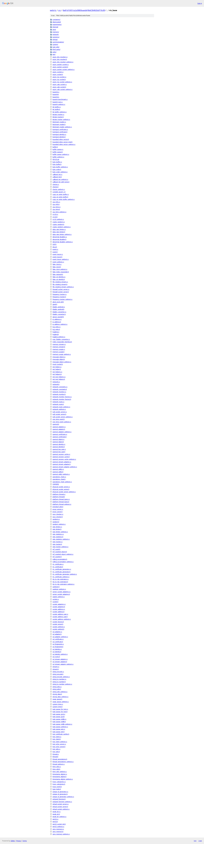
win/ (54, 54)
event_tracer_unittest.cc (61, 259)
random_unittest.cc (59, 524)
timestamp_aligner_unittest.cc (63, 779)
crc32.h (55, 217)
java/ (54, 29)
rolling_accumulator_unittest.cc (63, 562)
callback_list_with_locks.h (61, 182)
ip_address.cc (57, 319)
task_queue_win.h (58, 732)
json (200, 841)
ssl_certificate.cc (58, 639)
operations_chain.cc (59, 477)
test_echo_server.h (59, 747)
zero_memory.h (58, 832)
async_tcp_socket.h (59, 79)
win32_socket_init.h (59, 824)
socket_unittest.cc (59, 627)
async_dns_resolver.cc (60, 57)
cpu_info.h (56, 204)
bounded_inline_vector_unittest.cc (64, 144)
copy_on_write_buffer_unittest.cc (64, 199)
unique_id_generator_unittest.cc (63, 797)
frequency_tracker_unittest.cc (62, 299)
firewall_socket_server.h (61, 292)
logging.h (56, 334)
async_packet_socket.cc (61, 64)
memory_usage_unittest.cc (62, 354)
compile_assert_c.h (59, 192)
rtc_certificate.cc (58, 564)
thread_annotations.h (60, 759)
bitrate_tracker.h (58, 117)
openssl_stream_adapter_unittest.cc (65, 467)
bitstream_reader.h (59, 124)
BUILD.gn (56, 159)
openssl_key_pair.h (59, 452)
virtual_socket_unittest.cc (61, 809)
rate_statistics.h (58, 537)
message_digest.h (59, 359)
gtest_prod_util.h (58, 302)
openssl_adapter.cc (59, 427)
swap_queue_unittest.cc (61, 702)
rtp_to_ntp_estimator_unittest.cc (63, 584)
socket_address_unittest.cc (62, 619)
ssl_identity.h (57, 652)
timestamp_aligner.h (59, 777)
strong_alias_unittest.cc (60, 697)
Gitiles (13, 841)
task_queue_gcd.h (59, 717)
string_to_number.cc (59, 679)
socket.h (55, 602)
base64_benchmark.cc (60, 99)
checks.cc (56, 184)
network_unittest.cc (59, 409)
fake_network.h (58, 274)
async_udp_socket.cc (60, 84)
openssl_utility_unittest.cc (61, 474)
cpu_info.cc (56, 202)
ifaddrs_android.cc (59, 307)
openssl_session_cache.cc (61, 454)
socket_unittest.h (58, 629)
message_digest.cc (59, 357)
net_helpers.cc (57, 372)
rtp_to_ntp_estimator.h (60, 582)
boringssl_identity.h (59, 137)
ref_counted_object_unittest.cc (63, 554)
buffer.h (55, 147)
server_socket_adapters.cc (62, 592)
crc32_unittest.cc (58, 219)
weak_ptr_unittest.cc (59, 817)
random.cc (56, 519)
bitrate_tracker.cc (58, 114)
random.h (56, 522)
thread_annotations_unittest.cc (63, 762)
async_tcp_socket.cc (59, 77)
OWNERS (56, 484)
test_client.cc (57, 737)
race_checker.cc (58, 514)
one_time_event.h (59, 419)
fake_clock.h (57, 267)
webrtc (53, 10)
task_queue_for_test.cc (60, 709)
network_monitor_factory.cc (62, 397)
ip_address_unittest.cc (60, 324)
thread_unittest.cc (59, 764)
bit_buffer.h (56, 109)
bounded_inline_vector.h (61, 139)
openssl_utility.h (58, 472)
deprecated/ (57, 22)
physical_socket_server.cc (61, 487)
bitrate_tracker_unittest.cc (61, 119)
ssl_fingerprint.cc (58, 644)
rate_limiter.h (57, 529)
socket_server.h (58, 624)
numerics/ (56, 37)
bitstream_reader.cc (59, 122)
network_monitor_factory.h (62, 399)
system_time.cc (58, 704)
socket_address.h (58, 612)
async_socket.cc (58, 72)
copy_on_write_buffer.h (60, 197)
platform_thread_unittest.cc (62, 504)
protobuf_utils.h (58, 507)
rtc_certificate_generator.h (61, 572)
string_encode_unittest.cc (61, 677)
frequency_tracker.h (59, 297)
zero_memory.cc (58, 829)
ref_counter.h (57, 557)
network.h (56, 384)
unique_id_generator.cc (60, 792)
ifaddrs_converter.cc (59, 312)
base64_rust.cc (58, 102)
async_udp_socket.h (59, 87)
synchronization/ (58, 42)
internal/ (55, 27)
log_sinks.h (56, 329)
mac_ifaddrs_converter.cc (61, 339)
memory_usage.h (58, 352)
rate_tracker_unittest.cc (60, 547)
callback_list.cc (57, 174)
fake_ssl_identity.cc (59, 277)
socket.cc (56, 599)
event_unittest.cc (58, 262)
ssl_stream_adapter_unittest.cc (63, 664)
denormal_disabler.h (59, 239)
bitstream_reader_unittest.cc (62, 127)
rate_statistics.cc (58, 534)
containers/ (56, 19)
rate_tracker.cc (58, 542)
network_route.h (58, 404)
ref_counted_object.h (60, 552)
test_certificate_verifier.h (61, 734)
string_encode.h (58, 674)
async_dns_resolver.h (60, 59)
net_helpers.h (57, 374)
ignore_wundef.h (58, 317)
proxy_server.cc (58, 509)
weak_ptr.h (56, 814)
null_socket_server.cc (60, 412)
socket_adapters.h (59, 607)
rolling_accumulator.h (60, 559)
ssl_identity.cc (57, 649)
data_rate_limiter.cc (59, 229)
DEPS (54, 244)
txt (195, 841)
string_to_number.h (59, 682)
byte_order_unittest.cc (60, 172)
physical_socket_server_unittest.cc (64, 492)
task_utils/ (56, 47)
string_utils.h (57, 689)
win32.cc (55, 819)
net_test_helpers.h (59, 379)
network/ (56, 34)
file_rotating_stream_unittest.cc (63, 287)
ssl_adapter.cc (57, 632)
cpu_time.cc (57, 207)
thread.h (55, 757)
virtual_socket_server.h (60, 807)
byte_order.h (57, 169)
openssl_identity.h (59, 447)
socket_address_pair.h (60, 617)
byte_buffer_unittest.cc (60, 167)
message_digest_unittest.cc (62, 362)
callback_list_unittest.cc (60, 179)
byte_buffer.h (57, 164)
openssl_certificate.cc (60, 434)
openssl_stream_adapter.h (62, 464)
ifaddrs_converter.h (59, 314)
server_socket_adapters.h (61, 594)
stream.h (56, 669)
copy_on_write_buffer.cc (61, 194)
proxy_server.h (57, 512)
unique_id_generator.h (60, 794)
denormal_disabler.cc (60, 237)
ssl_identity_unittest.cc (60, 654)
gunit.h (55, 304)
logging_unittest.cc (59, 337)
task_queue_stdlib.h (59, 722)
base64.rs (56, 97)
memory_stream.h (59, 347)
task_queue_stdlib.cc (59, 719)
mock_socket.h (58, 364)
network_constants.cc (60, 387)
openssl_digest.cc (58, 439)
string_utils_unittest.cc (60, 692)
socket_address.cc (59, 609)
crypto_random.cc (59, 222)
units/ (54, 52)
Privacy (18, 841)
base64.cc (56, 92)
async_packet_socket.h (60, 67)
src (59, 10)
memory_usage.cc (59, 349)
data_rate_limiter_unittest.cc (62, 234)
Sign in (199, 3)
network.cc (56, 382)
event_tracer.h (57, 257)
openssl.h (56, 424)
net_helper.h (57, 369)
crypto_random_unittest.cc (62, 227)
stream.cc (56, 667)
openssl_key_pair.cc (59, 449)
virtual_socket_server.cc (61, 804)
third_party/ (56, 49)
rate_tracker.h (57, 544)
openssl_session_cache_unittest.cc (64, 459)
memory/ (56, 32)
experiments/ (57, 24)
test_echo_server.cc (59, 744)
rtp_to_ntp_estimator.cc (61, 579)
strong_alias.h (57, 694)
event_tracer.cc (58, 254)
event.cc (55, 249)
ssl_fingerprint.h (58, 647)
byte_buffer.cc (57, 162)
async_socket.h (58, 74)
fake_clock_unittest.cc (60, 269)
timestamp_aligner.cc (60, 774)
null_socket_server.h (59, 414)
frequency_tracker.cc (60, 294)
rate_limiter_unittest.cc (60, 532)
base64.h (56, 94)
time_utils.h (56, 769)
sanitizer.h (56, 587)
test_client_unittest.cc (60, 742)
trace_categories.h (59, 784)
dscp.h (55, 247)
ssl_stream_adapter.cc (60, 659)
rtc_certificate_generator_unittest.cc (65, 574)
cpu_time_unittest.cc (59, 212)
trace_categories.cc (59, 782)
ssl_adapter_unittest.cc (60, 637)
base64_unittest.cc (59, 104)
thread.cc (56, 754)
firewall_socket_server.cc (61, 289)
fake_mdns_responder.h (61, 272)
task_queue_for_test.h (60, 712)
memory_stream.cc (59, 344)
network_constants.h (60, 389)
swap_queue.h (57, 699)
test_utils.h (56, 752)
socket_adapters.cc (59, 604)
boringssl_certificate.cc (60, 129)
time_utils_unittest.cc (60, 772)
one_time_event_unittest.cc (62, 422)
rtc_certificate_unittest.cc (61, 577)
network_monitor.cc (59, 392)
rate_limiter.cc (57, 527)
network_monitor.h (59, 394)
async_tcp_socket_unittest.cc (62, 82)
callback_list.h (57, 177)
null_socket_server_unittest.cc (63, 417)
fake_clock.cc (57, 264)
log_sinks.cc (57, 327)
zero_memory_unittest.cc (61, 834)
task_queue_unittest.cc (60, 727)
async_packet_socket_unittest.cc (64, 69)
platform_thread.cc (59, 494)
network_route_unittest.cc (61, 407)
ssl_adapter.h (57, 634)
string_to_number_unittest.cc (62, 684)
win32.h (55, 822)
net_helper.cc (57, 367)
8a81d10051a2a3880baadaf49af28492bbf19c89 (84, 10)
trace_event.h (57, 787)
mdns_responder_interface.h (62, 342)
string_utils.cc (57, 687)
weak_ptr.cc (57, 812)
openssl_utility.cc (58, 469)
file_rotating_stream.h (60, 284)
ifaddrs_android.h (58, 309)
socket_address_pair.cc (60, 614)
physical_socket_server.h (61, 489)
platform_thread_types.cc (61, 499)
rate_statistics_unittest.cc (61, 539)
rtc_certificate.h (58, 567)
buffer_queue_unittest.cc (61, 154)
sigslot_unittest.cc (59, 597)
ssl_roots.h (56, 657)
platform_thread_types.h (61, 502)
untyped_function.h (59, 799)
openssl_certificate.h (60, 437)
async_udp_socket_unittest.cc (63, 89)
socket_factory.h (58, 622)
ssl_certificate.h (58, 642)
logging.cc (56, 332)
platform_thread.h (59, 497)
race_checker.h (58, 517)
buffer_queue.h (58, 152)
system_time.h (57, 707)
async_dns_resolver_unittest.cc (63, 62)
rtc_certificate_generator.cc (62, 569)
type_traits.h (57, 789)
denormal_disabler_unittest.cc (63, 242)
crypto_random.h (58, 224)
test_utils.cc (56, 749)
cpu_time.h (56, 209)
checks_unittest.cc (59, 189)
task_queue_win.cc (59, 729)
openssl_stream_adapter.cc (62, 462)
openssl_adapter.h (59, 429)
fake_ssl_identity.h (59, 279)
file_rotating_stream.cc (60, 282)
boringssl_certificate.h (60, 132)
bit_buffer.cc (57, 107)
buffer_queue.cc (58, 149)
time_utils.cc (57, 767)
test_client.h (57, 739)
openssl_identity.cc (59, 444)
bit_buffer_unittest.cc (60, 112)
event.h (55, 252)
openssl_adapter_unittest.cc (62, 432)
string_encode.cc (58, 672)
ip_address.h (57, 322)
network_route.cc (58, 402)
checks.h (55, 187)
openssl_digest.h (58, 442)
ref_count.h (56, 549)
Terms (24, 841)
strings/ (55, 39)
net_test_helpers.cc (59, 377)
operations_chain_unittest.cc (62, 482)
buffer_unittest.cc (58, 157)
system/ (55, 44)
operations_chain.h (59, 479)
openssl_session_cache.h (61, 457)
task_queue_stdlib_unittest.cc (62, 724)
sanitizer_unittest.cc (59, 589)
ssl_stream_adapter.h (60, 662)
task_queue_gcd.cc (59, 714)
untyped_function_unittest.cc (62, 802)
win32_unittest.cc (58, 827)
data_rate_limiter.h (59, 232)
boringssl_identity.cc (59, 134)
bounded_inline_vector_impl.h (62, 142)
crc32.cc (55, 214)
